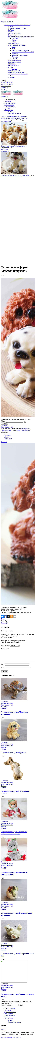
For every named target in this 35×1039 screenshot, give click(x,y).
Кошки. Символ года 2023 (20, 50)
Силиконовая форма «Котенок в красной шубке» (14, 873)
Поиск (3, 80)
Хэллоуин (11, 77)
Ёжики (14, 48)
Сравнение (4, 425)
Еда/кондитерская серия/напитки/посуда (21, 36)
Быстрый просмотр (7, 703)
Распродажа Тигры (14, 70)
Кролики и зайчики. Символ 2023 (23, 52)
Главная (3, 116)
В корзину (4, 423)
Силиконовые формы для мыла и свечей (17, 25)
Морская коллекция (14, 60)
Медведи (15, 53)
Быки (13, 47)
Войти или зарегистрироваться (11, 1037)
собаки (27, 430)
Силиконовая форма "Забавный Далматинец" (15, 175)
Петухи (14, 69)
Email (3, 668)
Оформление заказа (14, 113)
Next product (4, 151)
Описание (7, 435)
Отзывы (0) (8, 438)
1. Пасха (11, 26)
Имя (3, 664)
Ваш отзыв (5, 649)
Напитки (15, 38)
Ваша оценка (5, 645)
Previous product (6, 121)
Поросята (15, 57)
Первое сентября (13, 65)
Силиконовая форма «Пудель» (13, 753)
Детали (6, 437)
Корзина (11, 111)
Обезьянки (11, 64)
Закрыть (3, 708)
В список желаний (7, 427)
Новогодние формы (14, 62)
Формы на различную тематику (18, 74)
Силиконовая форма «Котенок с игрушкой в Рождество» (14, 833)
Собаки (14, 58)
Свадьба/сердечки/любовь (16, 72)
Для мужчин (12, 35)
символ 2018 (21, 430)
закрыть (3, 1029)
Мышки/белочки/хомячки (20, 55)
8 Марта (10, 31)
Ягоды (14, 42)
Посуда (14, 40)
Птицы (10, 67)
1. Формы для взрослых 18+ (17, 28)
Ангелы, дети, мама (14, 33)
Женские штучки (13, 43)
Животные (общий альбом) (16, 45)
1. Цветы (11, 30)
